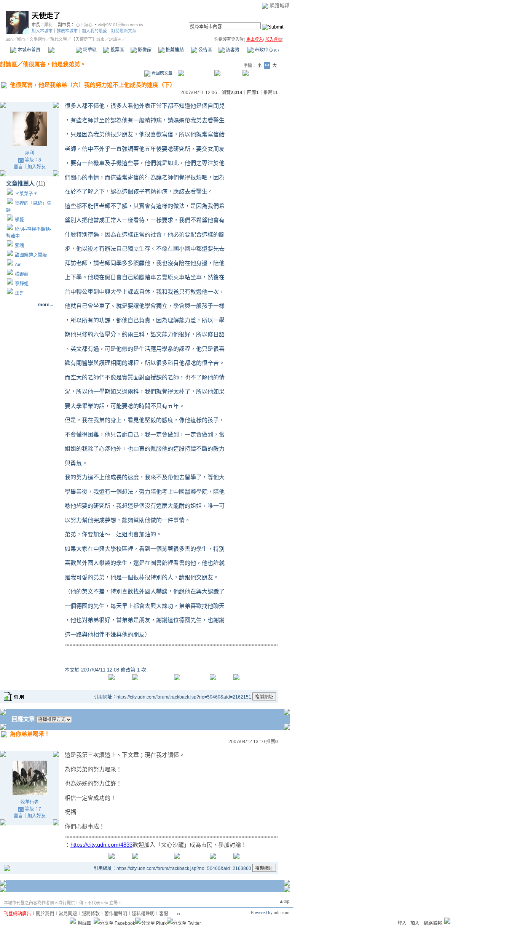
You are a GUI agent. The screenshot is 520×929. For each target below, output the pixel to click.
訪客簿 (232, 50)
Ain (18, 264)
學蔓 (19, 219)
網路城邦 (279, 5)
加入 (415, 923)
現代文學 (58, 39)
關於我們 (45, 913)
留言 (18, 166)
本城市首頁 (28, 50)
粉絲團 (84, 923)
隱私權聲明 (143, 913)
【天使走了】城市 (88, 39)
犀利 (48, 24)
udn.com (281, 912)
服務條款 (90, 913)
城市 (21, 39)
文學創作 (37, 39)
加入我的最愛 (94, 31)
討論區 (61, 50)
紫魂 (19, 245)
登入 (402, 923)
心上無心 (84, 24)
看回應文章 (161, 73)
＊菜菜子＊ (26, 194)
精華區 (89, 50)
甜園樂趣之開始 (31, 255)
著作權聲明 (115, 913)
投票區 (116, 50)
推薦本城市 (67, 31)
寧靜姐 (22, 283)
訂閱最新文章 (123, 31)
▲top (284, 901)
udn (9, 39)
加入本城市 (42, 31)
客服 (163, 913)
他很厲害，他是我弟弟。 (54, 64)
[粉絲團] (73, 921)
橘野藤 (22, 274)
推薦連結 (174, 50)
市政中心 (266, 50)
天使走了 (46, 16)
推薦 (270, 92)
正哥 (19, 293)
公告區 (204, 50)
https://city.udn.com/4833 (101, 844)
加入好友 (36, 166)
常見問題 (68, 913)
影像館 (144, 50)
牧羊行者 (30, 802)
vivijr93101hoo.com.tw (120, 24)
